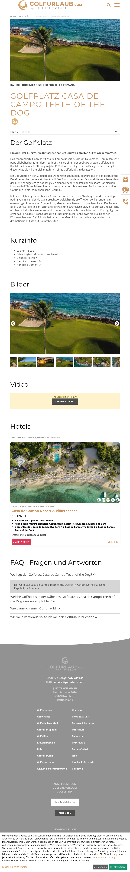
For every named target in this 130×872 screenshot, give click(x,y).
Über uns (77, 710)
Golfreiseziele (44, 710)
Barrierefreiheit (80, 749)
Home (13, 16)
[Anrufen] (125, 201)
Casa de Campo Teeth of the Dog (52, 16)
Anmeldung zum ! (65, 787)
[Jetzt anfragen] (125, 190)
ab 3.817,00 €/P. (21, 542)
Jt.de (39, 749)
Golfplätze (25, 16)
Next (117, 323)
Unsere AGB (78, 742)
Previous (12, 323)
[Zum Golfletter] (125, 178)
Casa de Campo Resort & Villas (39, 511)
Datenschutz (79, 736)
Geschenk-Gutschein (83, 762)
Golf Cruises (43, 716)
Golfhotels (77, 768)
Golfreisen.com (45, 755)
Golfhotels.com (45, 762)
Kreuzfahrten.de (46, 742)
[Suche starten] (109, 4)
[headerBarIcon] (117, 5)
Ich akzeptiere (117, 866)
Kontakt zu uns (80, 716)
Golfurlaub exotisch (47, 723)
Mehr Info (113, 541)
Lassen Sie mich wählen (15, 866)
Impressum (78, 729)
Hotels (25, 132)
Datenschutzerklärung (104, 857)
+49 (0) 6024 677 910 (71, 678)
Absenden (65, 812)
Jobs (74, 755)
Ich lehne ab (100, 866)
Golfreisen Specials (47, 729)
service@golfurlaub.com (69, 682)
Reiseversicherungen (83, 723)
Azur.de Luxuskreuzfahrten (52, 768)
